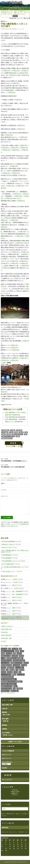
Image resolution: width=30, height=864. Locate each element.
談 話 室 (15, 579)
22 (2, 848)
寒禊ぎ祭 (12, 670)
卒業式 (14, 674)
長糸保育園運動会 (7, 555)
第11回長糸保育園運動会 (8, 541)
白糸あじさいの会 (5, 656)
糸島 (26, 432)
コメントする (21, 29)
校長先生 (19, 653)
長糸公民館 (9, 653)
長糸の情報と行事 (7, 629)
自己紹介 (4, 768)
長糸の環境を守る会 (6, 665)
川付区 (11, 432)
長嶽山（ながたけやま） (17, 434)
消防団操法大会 (5, 691)
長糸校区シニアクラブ (16, 663)
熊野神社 (26, 663)
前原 (17, 670)
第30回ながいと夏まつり (8, 544)
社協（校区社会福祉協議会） (8, 679)
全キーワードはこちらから (8, 693)
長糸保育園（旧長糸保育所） (8, 684)
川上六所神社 (6, 732)
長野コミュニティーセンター (8, 436)
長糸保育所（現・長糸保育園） (15, 658)
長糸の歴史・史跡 (7, 638)
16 (6, 846)
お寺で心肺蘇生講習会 (8, 564)
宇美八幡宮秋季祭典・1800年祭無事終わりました (14, 460)
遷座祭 (8, 434)
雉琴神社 (3, 672)
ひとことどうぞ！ (7, 779)
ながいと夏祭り (20, 667)
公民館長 (13, 430)
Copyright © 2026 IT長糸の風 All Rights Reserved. (15, 862)
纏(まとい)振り (14, 691)
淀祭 (16, 432)
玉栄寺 (15, 672)
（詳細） (15, 12)
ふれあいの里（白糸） (19, 660)
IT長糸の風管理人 (13, 29)
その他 (4, 641)
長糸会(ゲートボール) (6, 686)
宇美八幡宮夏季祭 (7, 558)
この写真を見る (5, 70)
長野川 (14, 585)
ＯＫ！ (15, 16)
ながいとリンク (6, 754)
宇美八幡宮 (19, 430)
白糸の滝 (21, 656)
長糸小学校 (4, 649)
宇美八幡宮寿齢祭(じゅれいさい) (10, 561)
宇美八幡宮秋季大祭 (11, 417)
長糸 (26, 434)
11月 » (7, 854)
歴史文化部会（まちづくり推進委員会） (11, 681)
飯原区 (3, 670)
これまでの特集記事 (8, 751)
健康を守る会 (10, 667)
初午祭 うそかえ (8, 735)
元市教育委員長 (5, 430)
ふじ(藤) (3, 658)
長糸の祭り (5, 632)
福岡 (7, 670)
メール (3, 489)
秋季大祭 (21, 432)
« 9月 (2, 854)
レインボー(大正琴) (6, 674)
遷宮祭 (3, 434)
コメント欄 (15, 617)
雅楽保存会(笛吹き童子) (7, 438)
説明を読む (5, 827)
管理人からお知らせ (7, 626)
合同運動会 (15, 656)
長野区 (17, 436)
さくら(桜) (24, 665)
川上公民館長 (5, 432)
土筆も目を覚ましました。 (9, 571)
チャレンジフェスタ (6, 688)
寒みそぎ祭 (6, 714)
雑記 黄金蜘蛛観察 (17, 591)
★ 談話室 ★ (5, 618)
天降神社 (4, 729)
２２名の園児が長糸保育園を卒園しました (13, 567)
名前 (3, 483)
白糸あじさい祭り (7, 547)
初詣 (14, 688)
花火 (20, 672)
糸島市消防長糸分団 (6, 660)
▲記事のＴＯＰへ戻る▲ (15, 741)
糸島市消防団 (16, 665)
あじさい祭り (20, 674)
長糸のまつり (4, 21)
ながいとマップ (6, 758)
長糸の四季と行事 (7, 704)
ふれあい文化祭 (5, 663)
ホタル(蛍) (9, 672)
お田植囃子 (19, 688)
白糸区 (3, 653)
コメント (4, 496)
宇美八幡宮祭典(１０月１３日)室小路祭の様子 (13, 466)
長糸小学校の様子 (7, 635)
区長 (14, 653)
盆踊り (15, 686)
